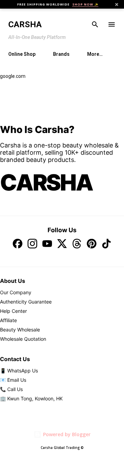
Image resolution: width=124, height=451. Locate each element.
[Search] (95, 24)
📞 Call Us (11, 389)
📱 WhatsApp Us (19, 370)
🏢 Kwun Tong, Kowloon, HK (31, 398)
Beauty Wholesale (20, 329)
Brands (61, 54)
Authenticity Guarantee (26, 302)
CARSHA (46, 182)
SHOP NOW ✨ (85, 4)
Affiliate (8, 320)
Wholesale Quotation (23, 339)
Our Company (15, 292)
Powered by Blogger (66, 434)
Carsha (25, 24)
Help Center (13, 311)
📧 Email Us (13, 380)
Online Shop (21, 54)
